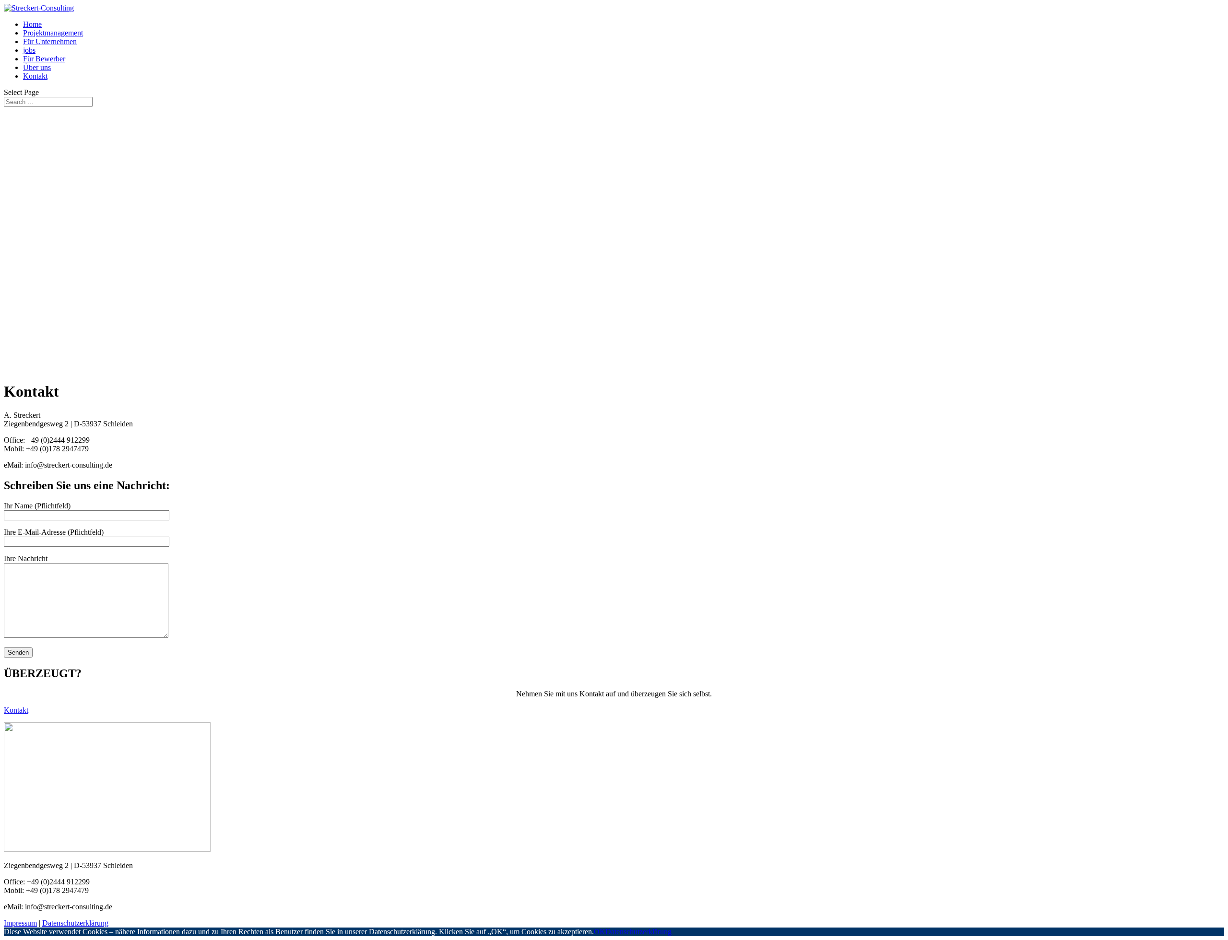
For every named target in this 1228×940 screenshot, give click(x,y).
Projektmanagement (53, 33)
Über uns (37, 67)
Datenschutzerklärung (75, 923)
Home (32, 24)
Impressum (20, 923)
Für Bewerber (44, 59)
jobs (29, 50)
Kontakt (35, 76)
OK (599, 932)
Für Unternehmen (50, 41)
